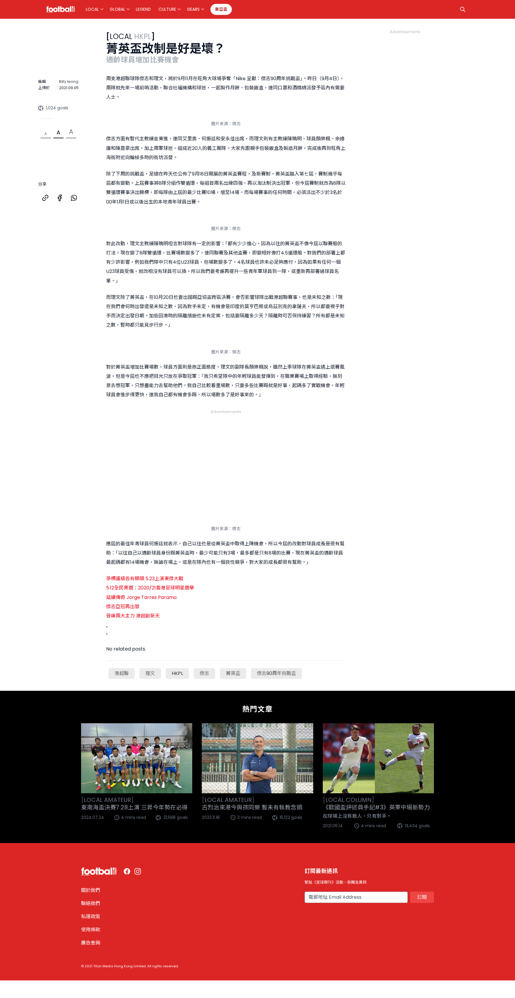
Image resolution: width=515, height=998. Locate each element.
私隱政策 (90, 916)
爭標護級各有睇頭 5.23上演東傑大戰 (144, 578)
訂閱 (422, 897)
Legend (143, 9)
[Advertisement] (226, 455)
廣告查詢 (90, 942)
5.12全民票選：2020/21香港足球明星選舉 (150, 587)
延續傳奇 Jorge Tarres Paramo (141, 597)
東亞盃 (221, 9)
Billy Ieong (68, 81)
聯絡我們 (90, 903)
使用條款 (90, 929)
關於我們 (90, 890)
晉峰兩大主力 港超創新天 (133, 615)
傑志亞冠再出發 (122, 606)
